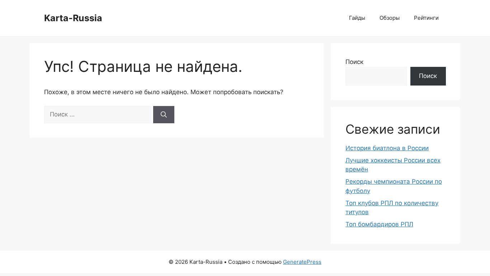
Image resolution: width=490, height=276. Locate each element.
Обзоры (390, 17)
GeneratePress (302, 261)
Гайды (357, 17)
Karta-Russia (73, 18)
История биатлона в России (387, 148)
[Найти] (163, 114)
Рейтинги (426, 17)
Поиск (354, 61)
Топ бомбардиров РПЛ (379, 224)
